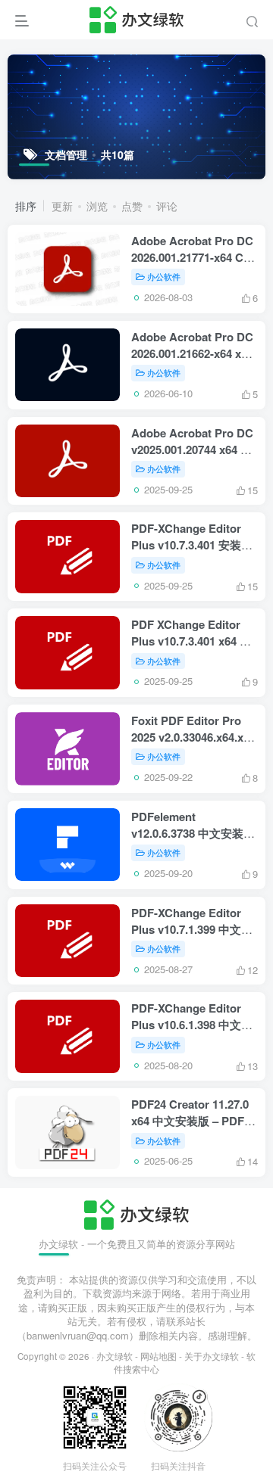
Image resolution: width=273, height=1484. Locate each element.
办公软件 (163, 276)
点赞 (132, 205)
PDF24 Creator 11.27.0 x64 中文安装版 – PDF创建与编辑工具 (193, 1121)
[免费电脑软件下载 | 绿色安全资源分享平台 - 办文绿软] (136, 1213)
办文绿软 (114, 1356)
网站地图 (158, 1356)
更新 (62, 205)
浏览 (97, 205)
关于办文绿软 (211, 1356)
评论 (166, 205)
